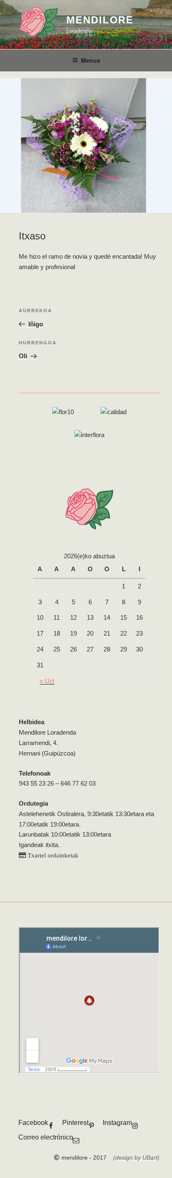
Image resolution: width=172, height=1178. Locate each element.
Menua (90, 60)
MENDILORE (100, 19)
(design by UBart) (136, 1157)
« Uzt (47, 680)
